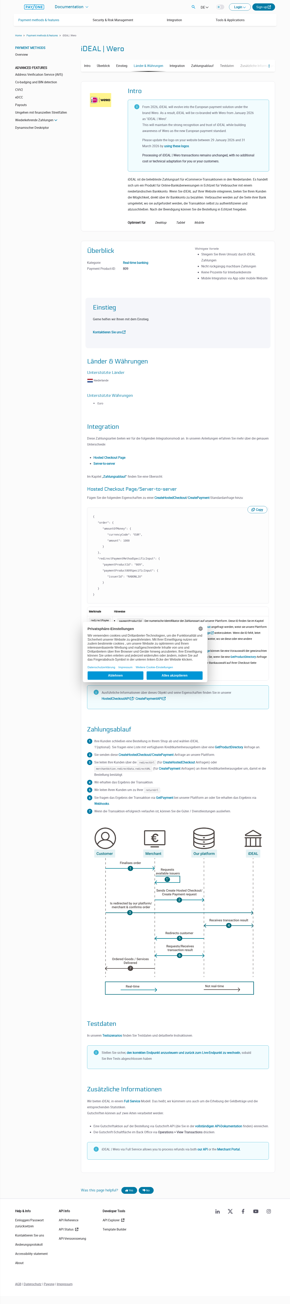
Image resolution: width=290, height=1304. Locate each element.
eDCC (19, 97)
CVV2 (19, 89)
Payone (49, 1284)
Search (193, 7)
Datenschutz (32, 1284)
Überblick (103, 66)
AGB (18, 1284)
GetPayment (164, 797)
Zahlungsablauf (202, 66)
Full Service (132, 1101)
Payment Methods (30, 48)
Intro (87, 66)
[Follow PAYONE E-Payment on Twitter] (230, 1211)
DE (203, 7)
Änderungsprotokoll (29, 1244)
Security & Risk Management (113, 20)
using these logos (176, 146)
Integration (174, 20)
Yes (130, 1190)
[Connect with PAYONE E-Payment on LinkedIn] (217, 1211)
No (147, 1190)
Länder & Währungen (148, 66)
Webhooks (101, 803)
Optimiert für (166, 222)
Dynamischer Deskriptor (32, 127)
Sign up (261, 7)
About (19, 1263)
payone (34, 7)
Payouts (21, 105)
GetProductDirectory (243, 657)
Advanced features (31, 67)
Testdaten (227, 66)
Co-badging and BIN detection (36, 82)
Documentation (70, 6)
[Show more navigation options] (268, 66)
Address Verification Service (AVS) (39, 74)
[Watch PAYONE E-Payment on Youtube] (256, 1211)
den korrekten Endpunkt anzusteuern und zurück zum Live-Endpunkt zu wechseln (183, 1052)
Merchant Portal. (229, 1149)
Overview (21, 54)
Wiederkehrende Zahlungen (34, 120)
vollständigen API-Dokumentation (218, 1126)
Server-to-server (104, 463)
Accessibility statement (31, 1253)
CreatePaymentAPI (149, 698)
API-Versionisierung (72, 1238)
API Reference (68, 1220)
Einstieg (121, 66)
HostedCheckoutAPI (116, 698)
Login (238, 7)
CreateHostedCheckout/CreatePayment (146, 754)
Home (18, 35)
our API (203, 1149)
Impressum (65, 1284)
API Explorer (111, 1220)
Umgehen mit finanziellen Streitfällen (41, 112)
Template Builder (114, 1229)
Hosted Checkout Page (109, 457)
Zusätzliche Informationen (258, 66)
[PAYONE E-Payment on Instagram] (268, 1211)
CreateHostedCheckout (170, 497)
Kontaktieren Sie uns (107, 332)
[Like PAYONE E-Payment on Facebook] (243, 1211)
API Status (66, 1229)
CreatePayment (198, 497)
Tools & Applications (230, 20)
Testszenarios (112, 1035)
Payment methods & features (38, 20)
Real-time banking (135, 262)
